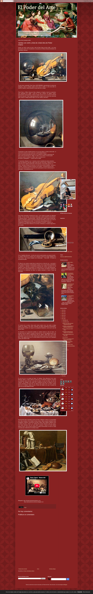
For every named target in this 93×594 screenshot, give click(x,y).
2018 (63, 367)
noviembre (65, 321)
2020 (63, 363)
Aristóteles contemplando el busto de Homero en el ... (67, 327)
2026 (63, 310)
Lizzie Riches (65, 337)
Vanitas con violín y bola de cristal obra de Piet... (67, 324)
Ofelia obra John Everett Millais (68, 346)
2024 (63, 313)
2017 (63, 369)
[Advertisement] (37, 557)
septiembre (65, 349)
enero (64, 361)
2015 (63, 372)
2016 (63, 370)
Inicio (38, 568)
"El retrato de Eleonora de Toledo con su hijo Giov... (67, 332)
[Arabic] (61, 208)
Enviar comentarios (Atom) (29, 571)
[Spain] (69, 204)
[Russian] (64, 206)
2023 (63, 315)
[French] (64, 204)
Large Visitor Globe (68, 251)
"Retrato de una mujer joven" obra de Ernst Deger (68, 339)
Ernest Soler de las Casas (67, 344)
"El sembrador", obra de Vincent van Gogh (70, 274)
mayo (64, 355)
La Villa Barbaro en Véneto (70, 296)
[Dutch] (61, 206)
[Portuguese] (66, 206)
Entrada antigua (52, 568)
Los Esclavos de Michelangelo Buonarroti (70, 285)
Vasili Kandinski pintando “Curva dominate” (67, 342)
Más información (86, 592)
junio (64, 353)
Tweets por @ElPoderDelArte (66, 256)
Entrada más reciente (23, 568)
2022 (63, 317)
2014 (63, 374)
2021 (63, 318)
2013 (63, 375)
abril (64, 356)
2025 (63, 311)
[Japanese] (69, 206)
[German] (66, 204)
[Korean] (71, 206)
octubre (64, 348)
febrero (64, 360)
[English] (61, 204)
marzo (64, 358)
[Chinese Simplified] (64, 208)
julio (64, 351)
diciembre (65, 320)
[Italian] (71, 204)
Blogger (65, 584)
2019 (63, 365)
